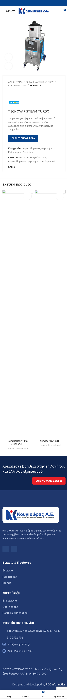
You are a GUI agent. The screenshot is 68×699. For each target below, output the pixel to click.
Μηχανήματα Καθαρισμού (39, 82)
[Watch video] (8, 57)
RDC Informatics (56, 684)
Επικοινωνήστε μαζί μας (48, 481)
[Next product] (18, 94)
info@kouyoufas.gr (18, 644)
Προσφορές (9, 576)
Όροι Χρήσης (10, 606)
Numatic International (18, 448)
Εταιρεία (7, 570)
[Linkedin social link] (29, 167)
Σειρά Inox (35, 85)
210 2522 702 (15, 637)
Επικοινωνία (9, 600)
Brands (6, 582)
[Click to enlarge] (8, 66)
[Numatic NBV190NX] (50, 314)
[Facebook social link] (32, 3)
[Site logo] (34, 11)
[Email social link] (25, 167)
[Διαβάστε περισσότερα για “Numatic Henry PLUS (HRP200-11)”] (27, 196)
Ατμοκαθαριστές (17, 85)
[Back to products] (14, 94)
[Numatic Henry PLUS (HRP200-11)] (17, 314)
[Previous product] (10, 94)
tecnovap (24, 157)
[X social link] (36, 3)
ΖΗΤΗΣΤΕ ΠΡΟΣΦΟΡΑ (23, 138)
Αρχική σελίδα (15, 82)
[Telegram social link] (33, 167)
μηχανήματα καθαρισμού (41, 161)
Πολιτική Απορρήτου (15, 612)
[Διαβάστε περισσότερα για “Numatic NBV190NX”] (60, 196)
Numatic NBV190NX (50, 441)
